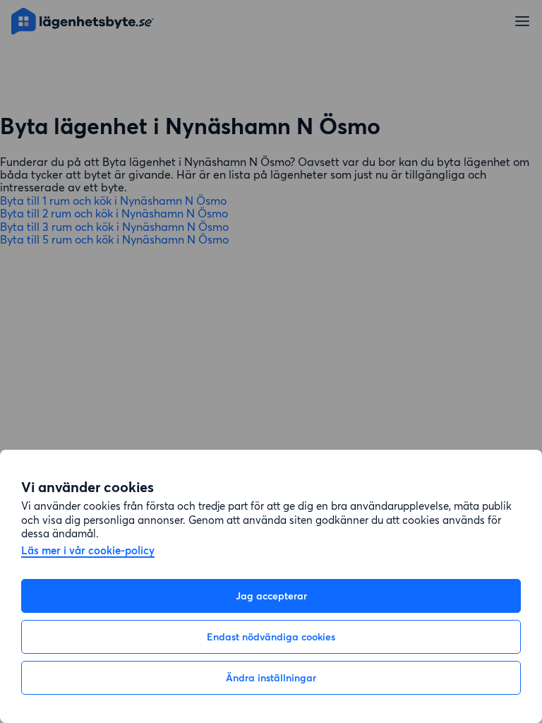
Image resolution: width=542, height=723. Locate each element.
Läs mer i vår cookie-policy (88, 551)
